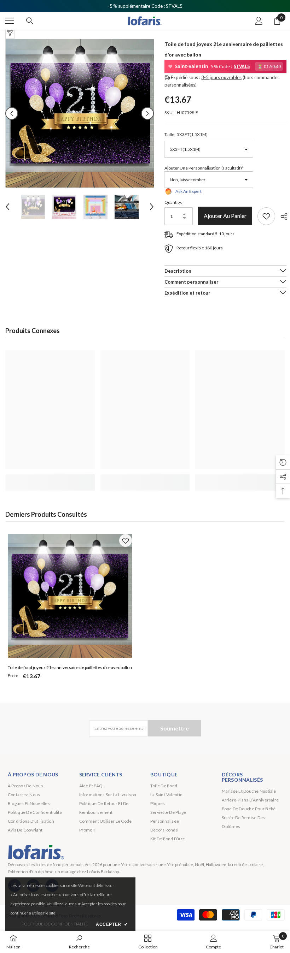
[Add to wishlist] (266, 216)
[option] (79, 113)
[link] (50, 478)
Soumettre (174, 728)
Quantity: (173, 202)
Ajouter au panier (225, 215)
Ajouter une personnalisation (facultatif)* (204, 168)
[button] (11, 113)
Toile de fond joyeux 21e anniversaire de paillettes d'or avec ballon (70, 667)
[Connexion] (259, 21)
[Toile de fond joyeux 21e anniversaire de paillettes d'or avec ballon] (70, 596)
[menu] (9, 21)
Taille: (186, 134)
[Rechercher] (29, 21)
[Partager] (281, 216)
